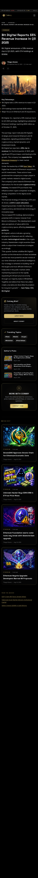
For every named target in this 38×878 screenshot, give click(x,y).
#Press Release (20, 340)
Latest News (19, 316)
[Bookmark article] (8, 68)
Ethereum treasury (9, 160)
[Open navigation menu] (34, 15)
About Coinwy (19, 321)
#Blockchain (9, 340)
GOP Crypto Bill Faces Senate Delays (14, 597)
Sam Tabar (28, 166)
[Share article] (3, 68)
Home (3, 22)
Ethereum (11, 22)
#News (7, 337)
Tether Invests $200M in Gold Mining (14, 605)
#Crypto (23, 337)
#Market (15, 337)
